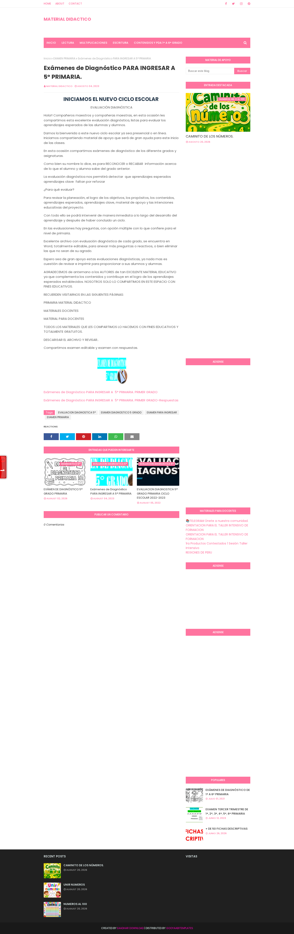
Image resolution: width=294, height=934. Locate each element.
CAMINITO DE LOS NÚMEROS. (209, 136)
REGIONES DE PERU (199, 552)
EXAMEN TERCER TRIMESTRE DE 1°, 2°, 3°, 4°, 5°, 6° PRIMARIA (227, 811)
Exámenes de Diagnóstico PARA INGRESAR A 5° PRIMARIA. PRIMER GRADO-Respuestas (111, 400)
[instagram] (241, 3)
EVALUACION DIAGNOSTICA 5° (77, 412)
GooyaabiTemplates (179, 928)
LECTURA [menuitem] (68, 43)
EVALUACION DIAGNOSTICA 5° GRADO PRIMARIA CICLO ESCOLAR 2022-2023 (157, 493)
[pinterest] (248, 3)
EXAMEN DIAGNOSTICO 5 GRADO (121, 412)
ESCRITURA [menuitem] (120, 43)
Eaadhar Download (130, 928)
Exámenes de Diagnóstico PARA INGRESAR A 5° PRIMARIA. (111, 491)
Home (47, 3)
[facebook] (226, 3)
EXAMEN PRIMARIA (64, 58)
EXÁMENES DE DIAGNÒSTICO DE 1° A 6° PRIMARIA (228, 792)
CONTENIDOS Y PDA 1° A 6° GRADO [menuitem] (158, 43)
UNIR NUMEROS (74, 885)
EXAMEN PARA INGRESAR (162, 412)
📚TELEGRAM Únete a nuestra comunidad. (217, 521)
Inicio (47, 58)
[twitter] (233, 3)
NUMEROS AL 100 (75, 904)
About (59, 3)
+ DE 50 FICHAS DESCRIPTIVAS (227, 829)
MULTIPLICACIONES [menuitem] (93, 43)
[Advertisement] (240, 181)
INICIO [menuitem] (51, 43)
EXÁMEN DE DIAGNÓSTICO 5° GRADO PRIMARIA (63, 491)
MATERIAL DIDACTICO (67, 19)
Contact (75, 3)
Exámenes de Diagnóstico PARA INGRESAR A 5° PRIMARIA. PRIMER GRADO (101, 392)
